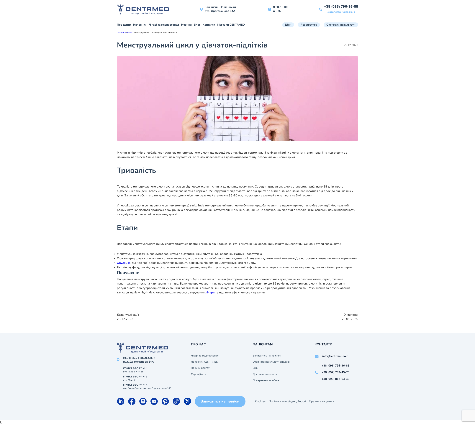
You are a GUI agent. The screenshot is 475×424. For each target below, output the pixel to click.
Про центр (124, 25)
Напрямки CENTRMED (204, 362)
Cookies (260, 401)
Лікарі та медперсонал (164, 25)
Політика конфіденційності (287, 401)
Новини (186, 25)
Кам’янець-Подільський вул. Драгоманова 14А (221, 9)
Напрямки (140, 25)
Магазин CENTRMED (231, 25)
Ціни (288, 25)
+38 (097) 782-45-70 (335, 372)
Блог (197, 25)
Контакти (209, 25)
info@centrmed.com (335, 356)
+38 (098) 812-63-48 (335, 379)
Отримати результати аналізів (271, 362)
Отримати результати (340, 25)
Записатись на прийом (267, 355)
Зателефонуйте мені (341, 12)
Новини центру (200, 368)
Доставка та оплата (265, 374)
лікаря (210, 292)
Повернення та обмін (266, 380)
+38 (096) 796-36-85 (341, 6)
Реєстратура (309, 25)
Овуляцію (123, 263)
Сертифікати (198, 374)
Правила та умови (321, 401)
